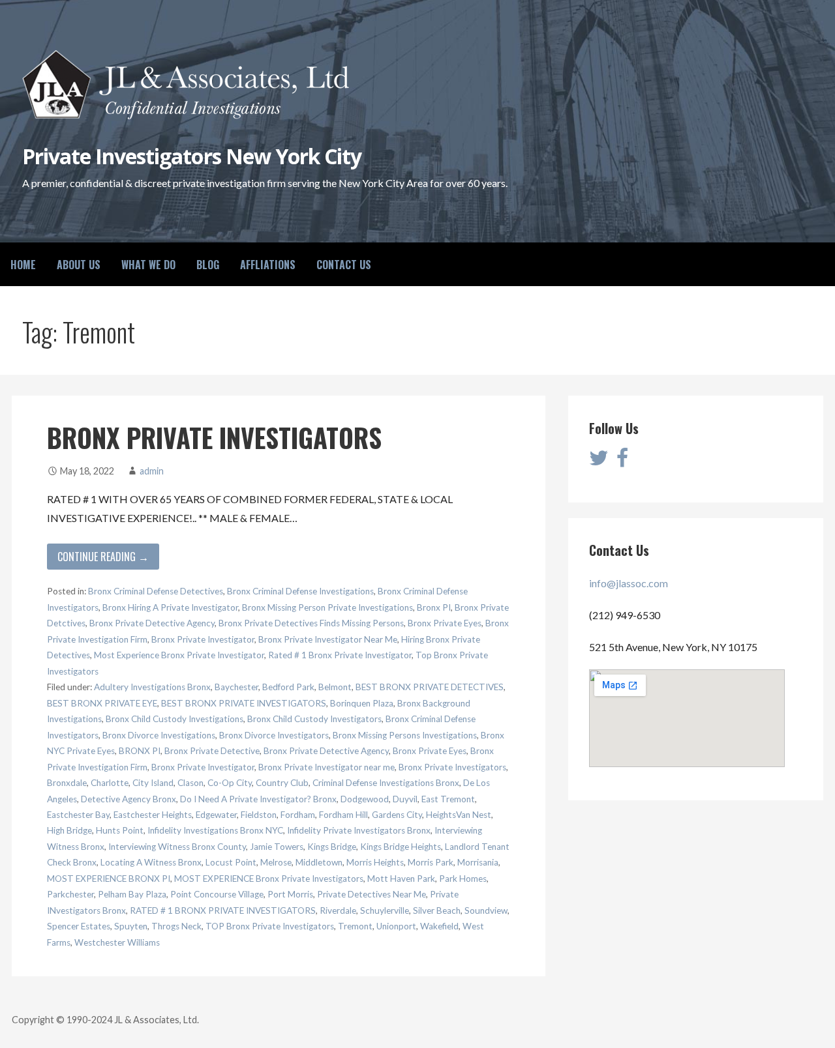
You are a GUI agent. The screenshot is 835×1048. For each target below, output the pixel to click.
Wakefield (439, 926)
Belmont (335, 687)
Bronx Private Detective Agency (152, 623)
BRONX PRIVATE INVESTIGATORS (214, 437)
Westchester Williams (117, 942)
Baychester (236, 687)
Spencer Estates (78, 926)
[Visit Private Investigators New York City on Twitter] (599, 461)
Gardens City (397, 814)
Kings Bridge (331, 846)
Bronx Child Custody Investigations (174, 719)
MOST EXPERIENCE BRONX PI (108, 878)
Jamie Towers (276, 846)
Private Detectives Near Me (371, 894)
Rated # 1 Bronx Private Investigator (340, 655)
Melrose (276, 862)
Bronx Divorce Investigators (274, 735)
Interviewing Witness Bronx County (177, 846)
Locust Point (230, 862)
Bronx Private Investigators (452, 767)
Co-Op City (229, 783)
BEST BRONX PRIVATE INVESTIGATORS (243, 703)
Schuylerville (384, 910)
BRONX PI (139, 751)
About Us (78, 264)
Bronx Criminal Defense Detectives (155, 591)
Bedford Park (288, 687)
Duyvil (405, 799)
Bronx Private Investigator (202, 639)
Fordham (298, 814)
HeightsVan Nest (458, 814)
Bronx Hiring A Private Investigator (170, 607)
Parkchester (70, 894)
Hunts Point (120, 830)
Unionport (396, 926)
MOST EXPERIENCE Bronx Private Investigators (268, 878)
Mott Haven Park (401, 878)
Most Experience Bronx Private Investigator (179, 655)
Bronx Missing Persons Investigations (405, 735)
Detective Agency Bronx (128, 799)
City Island (153, 783)
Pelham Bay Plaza (132, 894)
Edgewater (216, 814)
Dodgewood (365, 799)
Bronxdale (67, 783)
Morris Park (430, 862)
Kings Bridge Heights (400, 846)
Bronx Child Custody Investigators (314, 719)
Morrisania (477, 862)
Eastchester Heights (153, 814)
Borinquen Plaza (361, 703)
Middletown (319, 862)
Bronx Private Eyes (444, 623)
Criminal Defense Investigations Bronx (385, 783)
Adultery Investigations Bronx (152, 687)
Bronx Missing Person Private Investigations (327, 607)
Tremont (355, 926)
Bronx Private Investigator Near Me (327, 639)
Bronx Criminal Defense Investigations (300, 591)
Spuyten (130, 926)
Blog (207, 264)
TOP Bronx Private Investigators (269, 926)
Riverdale (338, 910)
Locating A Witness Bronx (151, 862)
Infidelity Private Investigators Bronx (359, 830)
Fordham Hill (343, 814)
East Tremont (448, 799)
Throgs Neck (176, 926)
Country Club (282, 783)
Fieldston (259, 814)
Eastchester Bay (78, 814)
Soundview (486, 910)
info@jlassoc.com (628, 583)
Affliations (268, 264)
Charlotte (110, 783)
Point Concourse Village (217, 894)
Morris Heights (375, 862)
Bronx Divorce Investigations (158, 735)
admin (152, 470)
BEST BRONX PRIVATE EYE (102, 703)
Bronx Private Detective (212, 751)
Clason (190, 783)
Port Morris (290, 894)
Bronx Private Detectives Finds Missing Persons (311, 623)
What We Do (148, 264)
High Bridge (69, 830)
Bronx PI (434, 607)
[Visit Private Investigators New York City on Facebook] (622, 461)
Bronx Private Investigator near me (326, 767)
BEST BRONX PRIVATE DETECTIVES (430, 687)
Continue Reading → (103, 556)
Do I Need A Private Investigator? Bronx (258, 799)
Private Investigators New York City (191, 156)
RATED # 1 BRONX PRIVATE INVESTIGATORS (223, 910)
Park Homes (463, 878)
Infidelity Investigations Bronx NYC (215, 830)
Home (23, 264)
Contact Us (343, 264)
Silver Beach (437, 910)
